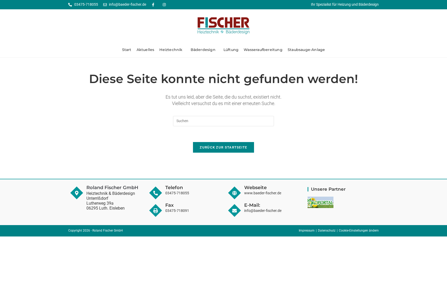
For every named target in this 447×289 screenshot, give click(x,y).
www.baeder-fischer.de (262, 193)
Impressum (307, 230)
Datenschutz (327, 230)
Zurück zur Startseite (223, 147)
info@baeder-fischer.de (262, 211)
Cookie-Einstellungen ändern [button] (359, 230)
